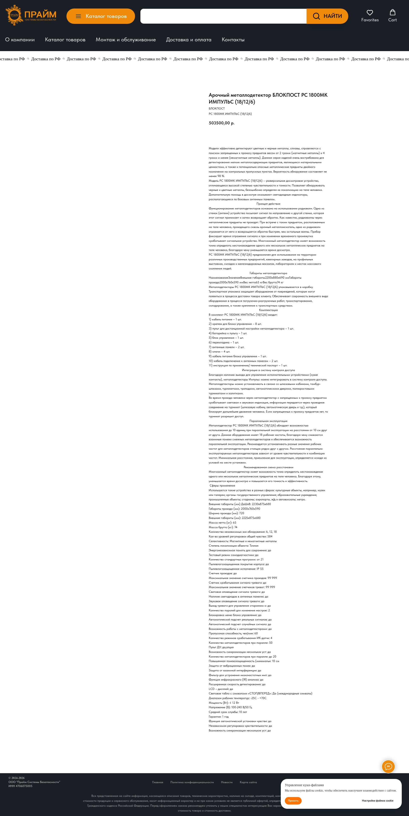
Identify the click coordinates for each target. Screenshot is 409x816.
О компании (20, 39)
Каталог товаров (65, 39)
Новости (227, 782)
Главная (157, 782)
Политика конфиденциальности (192, 782)
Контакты (233, 39)
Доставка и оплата (189, 39)
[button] (370, 15)
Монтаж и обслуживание (126, 39)
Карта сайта (248, 782)
